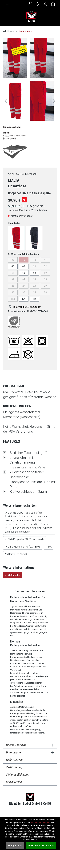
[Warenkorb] (53, 4)
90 (23, 292)
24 (34, 279)
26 (13, 286)
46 (13, 266)
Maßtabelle (13, 575)
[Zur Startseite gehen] (31, 17)
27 (23, 286)
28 (34, 286)
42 (34, 260)
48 (23, 266)
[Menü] (7, 3)
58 (34, 273)
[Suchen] (30, 3)
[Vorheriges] (5, 101)
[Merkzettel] (37, 4)
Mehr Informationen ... (41, 822)
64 (23, 279)
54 (13, 273)
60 (45, 273)
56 (23, 273)
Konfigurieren (15, 845)
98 (45, 292)
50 (34, 266)
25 (45, 279)
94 (34, 292)
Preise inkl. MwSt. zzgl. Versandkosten (27, 210)
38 (13, 260)
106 (24, 299)
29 (45, 286)
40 (23, 260)
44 (45, 260)
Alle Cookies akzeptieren (41, 845)
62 (13, 279)
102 (13, 299)
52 (45, 266)
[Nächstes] (54, 101)
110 (34, 299)
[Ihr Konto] (45, 4)
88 (13, 292)
